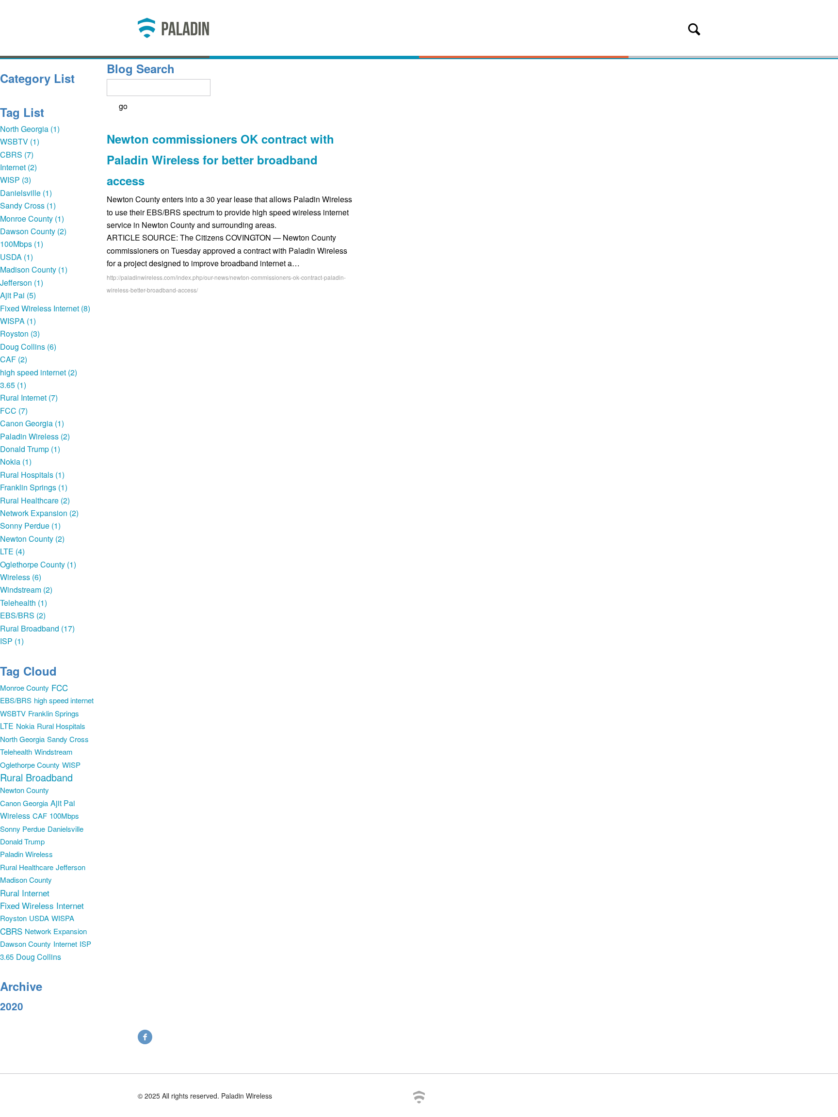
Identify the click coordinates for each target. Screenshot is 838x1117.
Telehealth (16, 751)
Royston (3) (20, 333)
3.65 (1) (13, 384)
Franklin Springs (53, 713)
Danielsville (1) (26, 192)
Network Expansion (56, 931)
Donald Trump (22, 841)
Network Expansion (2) (39, 512)
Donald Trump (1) (30, 448)
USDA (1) (16, 256)
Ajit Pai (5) (18, 295)
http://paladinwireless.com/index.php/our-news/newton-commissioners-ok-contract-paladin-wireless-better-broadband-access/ (226, 283)
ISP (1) (12, 641)
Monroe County (24, 687)
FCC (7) (14, 410)
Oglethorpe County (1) (38, 564)
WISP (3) (15, 179)
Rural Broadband (36, 777)
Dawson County (25, 944)
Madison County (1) (33, 269)
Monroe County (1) (32, 218)
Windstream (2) (26, 589)
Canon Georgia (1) (32, 423)
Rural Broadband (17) (37, 628)
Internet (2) (18, 167)
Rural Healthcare (26, 867)
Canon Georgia (24, 803)
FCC (59, 687)
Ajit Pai (62, 803)
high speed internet (64, 700)
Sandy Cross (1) (28, 205)
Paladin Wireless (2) (35, 436)
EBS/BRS (16, 700)
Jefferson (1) (21, 282)
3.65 (7, 957)
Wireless (15, 815)
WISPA (62, 918)
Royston (13, 918)
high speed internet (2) (38, 372)
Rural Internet (24, 893)
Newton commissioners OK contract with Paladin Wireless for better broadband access (220, 159)
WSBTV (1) (19, 141)
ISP (85, 944)
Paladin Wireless (26, 854)
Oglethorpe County (30, 765)
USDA (39, 918)
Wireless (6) (20, 577)
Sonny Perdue (22, 829)
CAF (39, 815)
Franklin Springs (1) (33, 487)
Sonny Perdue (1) (30, 525)
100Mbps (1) (21, 243)
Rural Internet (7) (29, 397)
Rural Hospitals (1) (32, 474)
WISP (71, 765)
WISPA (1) (18, 320)
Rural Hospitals (61, 726)
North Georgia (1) (30, 128)
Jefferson (70, 867)
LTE (7, 725)
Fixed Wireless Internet (42, 905)
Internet (65, 944)
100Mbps (64, 815)
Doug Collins (38, 956)
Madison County (26, 879)
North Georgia (22, 739)
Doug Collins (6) (28, 346)
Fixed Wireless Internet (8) (45, 308)
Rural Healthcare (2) (35, 500)
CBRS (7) (16, 154)
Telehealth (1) (23, 602)
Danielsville (65, 829)
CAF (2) (13, 359)
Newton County (24, 790)
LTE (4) (12, 551)
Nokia (25, 726)
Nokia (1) (16, 461)
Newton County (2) (32, 538)
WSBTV (13, 713)
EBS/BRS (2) (23, 615)
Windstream (53, 751)
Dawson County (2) (33, 231)
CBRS (11, 931)
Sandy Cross (68, 739)
